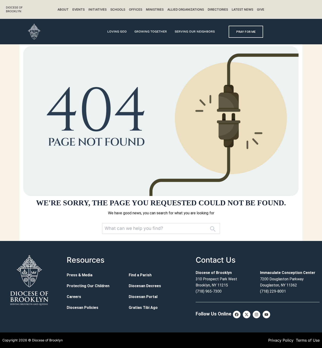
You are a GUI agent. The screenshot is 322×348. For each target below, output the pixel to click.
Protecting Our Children (88, 286)
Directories (218, 9)
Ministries (155, 9)
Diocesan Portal (143, 296)
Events (78, 9)
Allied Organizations (185, 9)
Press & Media (79, 275)
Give (260, 9)
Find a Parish (140, 275)
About (63, 9)
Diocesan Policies (82, 307)
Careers (74, 296)
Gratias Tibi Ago (143, 307)
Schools (117, 9)
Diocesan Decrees (145, 286)
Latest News (242, 9)
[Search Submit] (212, 228)
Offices (135, 9)
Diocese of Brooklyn (14, 9)
